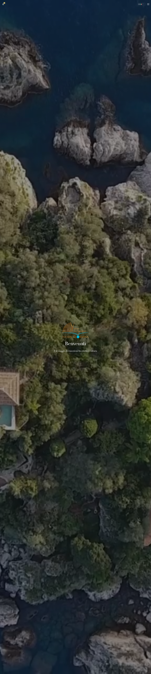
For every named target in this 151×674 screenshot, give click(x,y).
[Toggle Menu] (148, 4)
